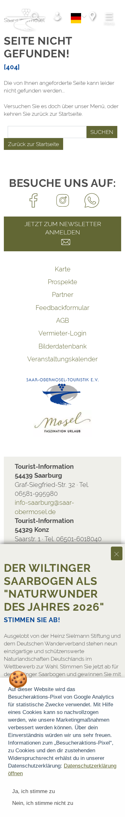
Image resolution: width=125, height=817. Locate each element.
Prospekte (62, 282)
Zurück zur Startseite (33, 144)
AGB (62, 320)
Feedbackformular (62, 308)
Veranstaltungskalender (62, 359)
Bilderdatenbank (62, 346)
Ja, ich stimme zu (33, 791)
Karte (63, 269)
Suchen (101, 132)
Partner (62, 294)
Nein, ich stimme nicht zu (42, 803)
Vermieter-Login (62, 333)
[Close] (116, 553)
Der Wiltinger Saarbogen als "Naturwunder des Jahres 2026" (54, 587)
